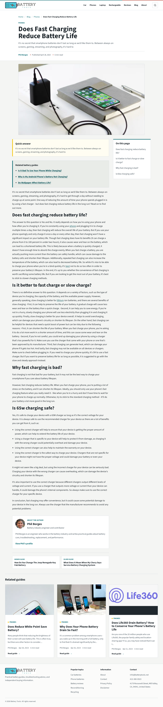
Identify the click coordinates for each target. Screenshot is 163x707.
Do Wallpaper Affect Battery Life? (34, 182)
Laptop (102, 5)
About (144, 5)
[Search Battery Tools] (155, 5)
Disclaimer (104, 687)
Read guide (12, 653)
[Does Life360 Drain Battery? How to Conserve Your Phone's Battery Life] (133, 600)
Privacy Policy (106, 683)
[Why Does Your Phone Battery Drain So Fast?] (81, 600)
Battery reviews (77, 683)
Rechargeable (115, 5)
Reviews (127, 5)
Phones (93, 5)
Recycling (75, 692)
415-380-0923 (135, 679)
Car (84, 5)
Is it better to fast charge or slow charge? (130, 160)
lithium (60, 300)
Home (20, 16)
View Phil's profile (24, 543)
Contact (103, 679)
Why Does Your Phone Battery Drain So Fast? (79, 628)
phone (73, 226)
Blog (136, 5)
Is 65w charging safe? (125, 173)
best (68, 266)
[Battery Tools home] (20, 5)
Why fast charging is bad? (127, 168)
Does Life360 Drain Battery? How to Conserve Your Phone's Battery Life (133, 626)
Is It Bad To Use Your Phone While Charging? (40, 170)
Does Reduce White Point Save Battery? (27, 628)
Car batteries (76, 674)
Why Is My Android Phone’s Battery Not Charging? (43, 176)
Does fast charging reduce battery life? (131, 151)
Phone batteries (77, 679)
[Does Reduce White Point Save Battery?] (29, 600)
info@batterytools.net (139, 674)
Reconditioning (77, 687)
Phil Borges (23, 55)
